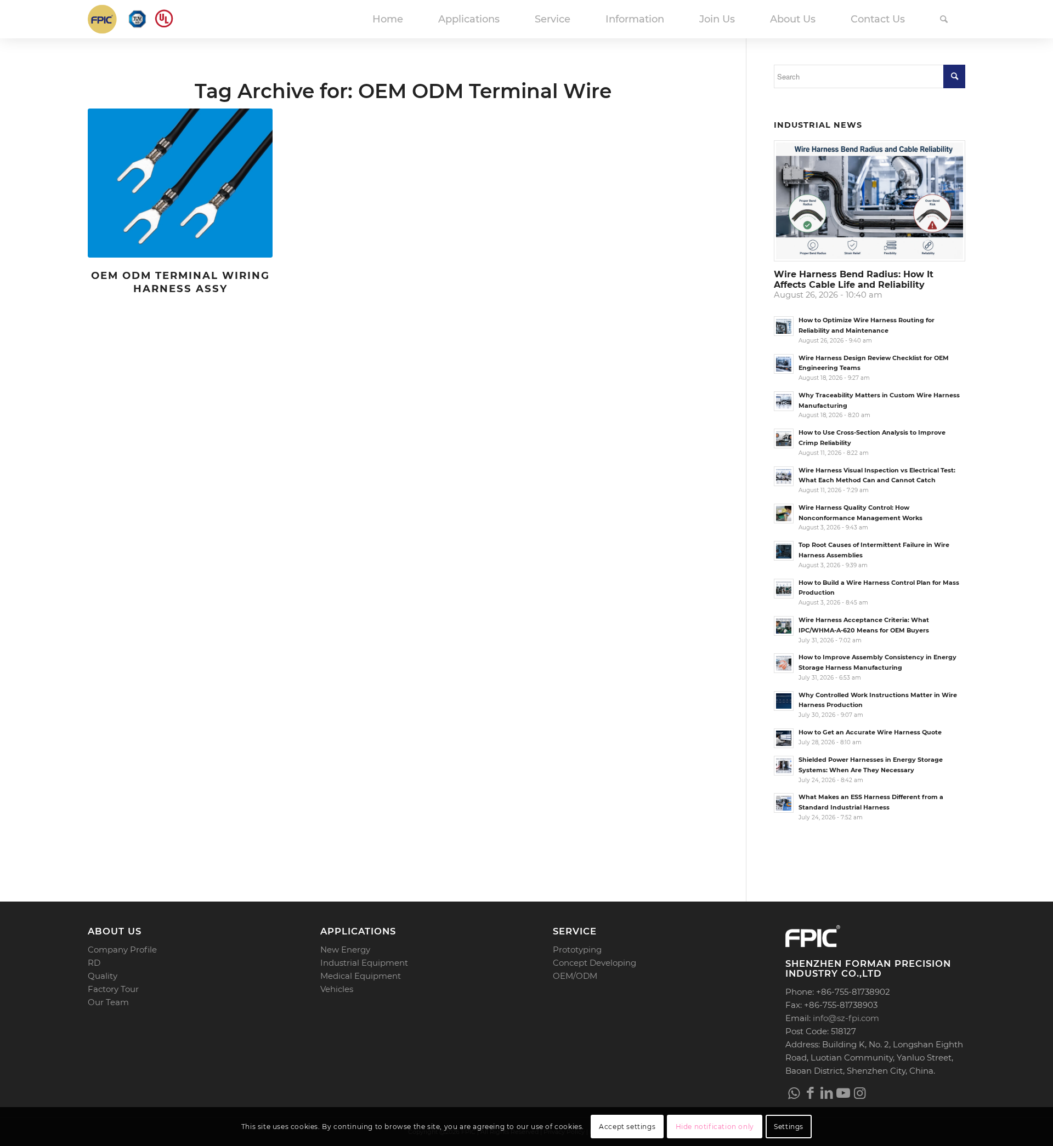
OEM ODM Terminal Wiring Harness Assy (180, 282)
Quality (102, 976)
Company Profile (122, 949)
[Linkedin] (826, 1093)
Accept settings (627, 1126)
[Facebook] (810, 1093)
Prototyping (577, 949)
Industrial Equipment (364, 962)
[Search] (943, 19)
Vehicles (336, 989)
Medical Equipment (360, 976)
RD (94, 962)
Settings (788, 1126)
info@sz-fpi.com (846, 1018)
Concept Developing (594, 962)
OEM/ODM (575, 976)
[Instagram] (859, 1093)
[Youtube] (843, 1093)
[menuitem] (388, 19)
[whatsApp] (793, 1093)
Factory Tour (113, 989)
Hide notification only (715, 1126)
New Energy (345, 949)
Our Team (108, 1002)
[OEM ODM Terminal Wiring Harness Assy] (180, 183)
